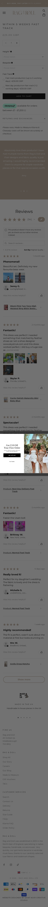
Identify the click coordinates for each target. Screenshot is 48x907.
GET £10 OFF (12, 455)
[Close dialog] (46, 435)
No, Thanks (12, 461)
